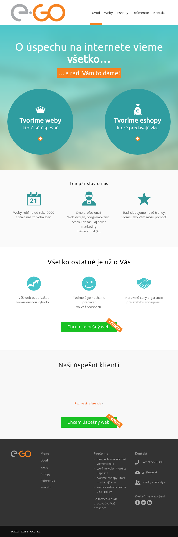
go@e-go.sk (150, 472)
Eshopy (45, 474)
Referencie (48, 481)
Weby (44, 467)
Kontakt (46, 487)
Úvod (44, 460)
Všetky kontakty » (154, 482)
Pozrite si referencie (88, 403)
